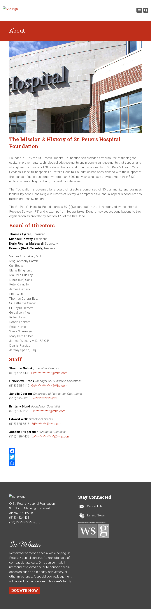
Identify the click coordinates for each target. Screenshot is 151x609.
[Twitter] (75, 457)
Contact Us (94, 506)
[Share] (75, 463)
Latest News (96, 515)
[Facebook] (75, 451)
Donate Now (24, 590)
